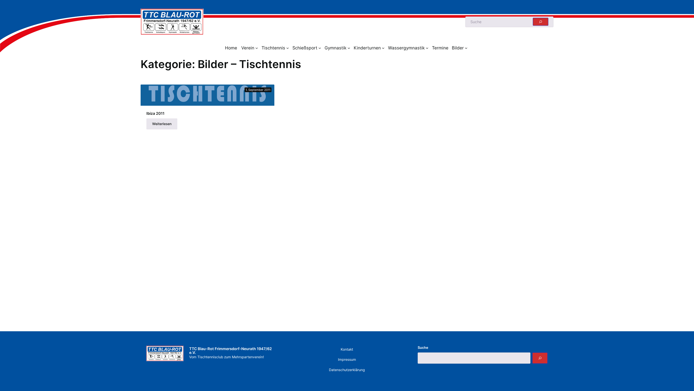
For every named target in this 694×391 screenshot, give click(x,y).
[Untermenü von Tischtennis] (288, 48)
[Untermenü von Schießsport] (320, 48)
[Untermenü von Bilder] (467, 48)
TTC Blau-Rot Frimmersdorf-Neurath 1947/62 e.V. (230, 350)
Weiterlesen (164, 125)
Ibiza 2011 (155, 114)
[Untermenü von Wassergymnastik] (428, 48)
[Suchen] (540, 22)
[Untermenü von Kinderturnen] (384, 48)
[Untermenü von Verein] (257, 48)
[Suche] (540, 358)
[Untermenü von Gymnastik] (350, 48)
